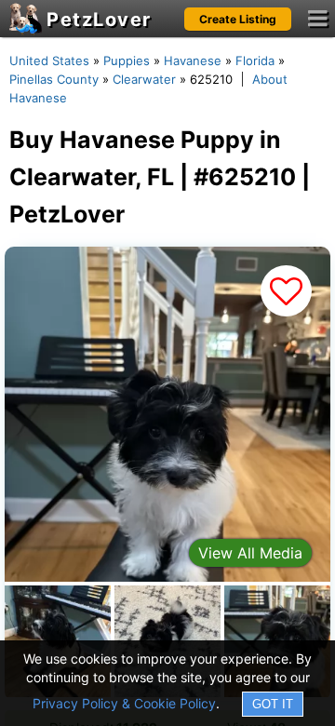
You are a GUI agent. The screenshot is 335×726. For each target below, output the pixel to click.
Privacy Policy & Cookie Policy (124, 703)
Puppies (126, 60)
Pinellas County (54, 79)
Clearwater (144, 79)
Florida (255, 60)
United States (49, 60)
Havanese (192, 60)
